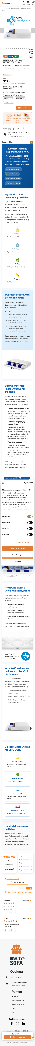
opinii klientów (9, 863)
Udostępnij (13, 129)
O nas (13, 1008)
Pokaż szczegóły (23, 542)
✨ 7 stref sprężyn (12, 174)
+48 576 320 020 (17, 977)
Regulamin (14, 996)
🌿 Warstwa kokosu (13, 183)
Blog (12, 1012)
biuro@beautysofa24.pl (19, 983)
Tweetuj (18, 129)
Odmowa (17, 561)
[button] (5, 879)
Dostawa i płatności (17, 1000)
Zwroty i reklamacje (17, 1004)
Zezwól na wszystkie (17, 548)
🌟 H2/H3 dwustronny (13, 169)
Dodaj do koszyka (24, 108)
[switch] (30, 522)
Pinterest (23, 129)
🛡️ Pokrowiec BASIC (13, 178)
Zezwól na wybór (17, 555)
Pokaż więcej (7, 75)
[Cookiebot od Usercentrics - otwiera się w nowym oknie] (25, 483)
